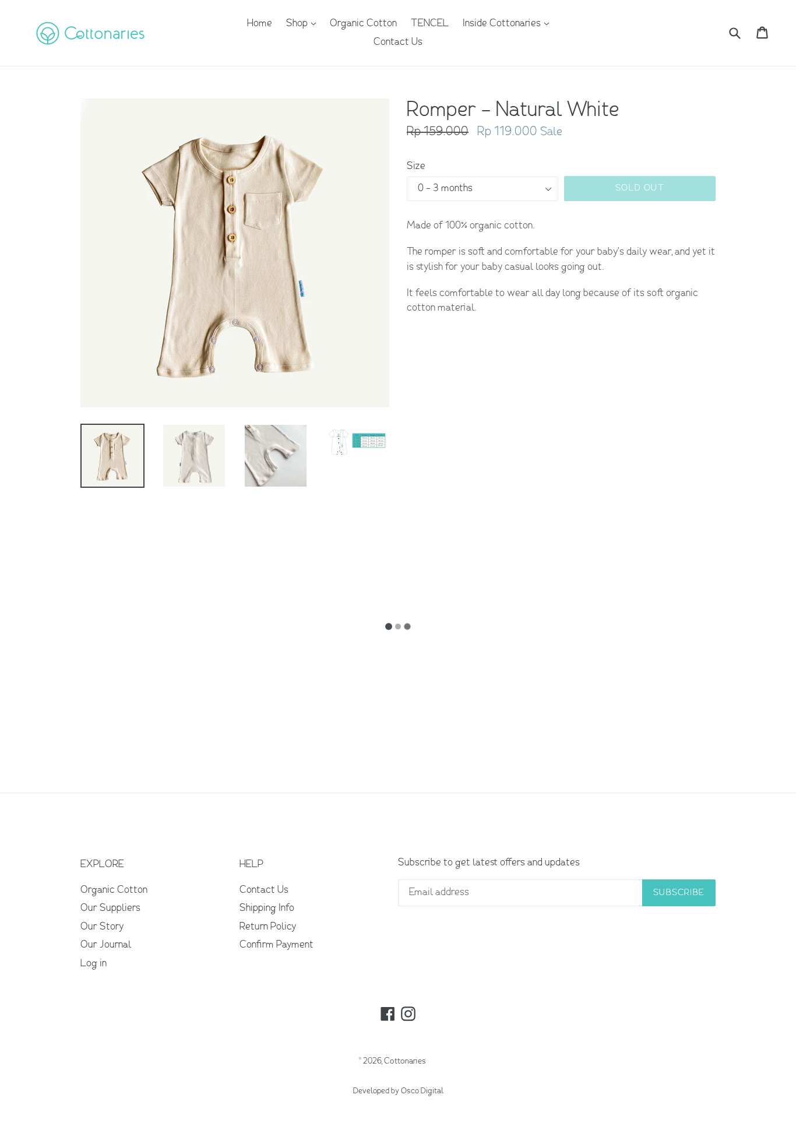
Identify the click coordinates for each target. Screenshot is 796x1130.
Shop (304, 23)
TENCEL (430, 24)
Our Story (102, 927)
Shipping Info (266, 908)
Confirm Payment (276, 945)
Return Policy (267, 927)
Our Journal (105, 945)
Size (416, 166)
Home (259, 24)
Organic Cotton (363, 24)
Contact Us (398, 42)
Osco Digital (422, 1091)
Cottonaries (405, 1061)
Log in (93, 964)
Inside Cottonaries (509, 23)
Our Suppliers (110, 908)
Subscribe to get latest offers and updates (489, 863)
